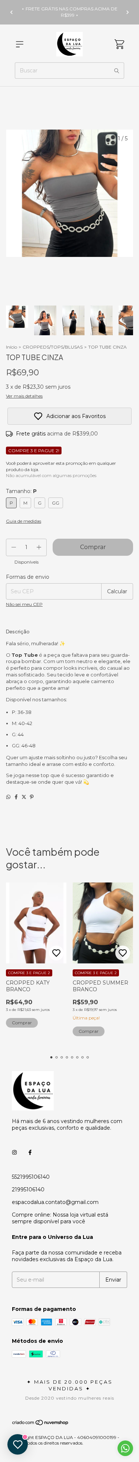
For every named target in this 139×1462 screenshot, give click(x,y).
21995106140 (28, 1189)
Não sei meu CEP (24, 604)
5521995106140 (31, 1177)
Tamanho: (21, 491)
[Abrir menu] (19, 44)
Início (11, 347)
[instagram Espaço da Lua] (14, 1152)
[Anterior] (11, 12)
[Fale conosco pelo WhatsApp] (125, 1448)
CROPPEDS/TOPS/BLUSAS (53, 347)
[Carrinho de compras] (119, 44)
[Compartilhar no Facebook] (16, 796)
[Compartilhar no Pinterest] (31, 796)
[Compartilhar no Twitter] (23, 796)
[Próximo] (127, 12)
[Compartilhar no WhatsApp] (8, 796)
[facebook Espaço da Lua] (30, 1152)
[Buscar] (116, 70)
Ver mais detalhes (24, 396)
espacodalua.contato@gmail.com (55, 1202)
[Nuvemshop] (40, 1424)
